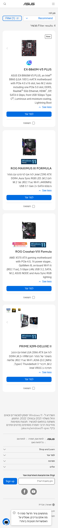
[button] (53, 3)
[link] (29, 4)
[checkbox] (29, 123)
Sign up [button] (10, 481)
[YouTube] (33, 491)
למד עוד (29, 114)
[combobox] (39, 18)
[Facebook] (24, 491)
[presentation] (27, 18)
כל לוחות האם (37, 442)
